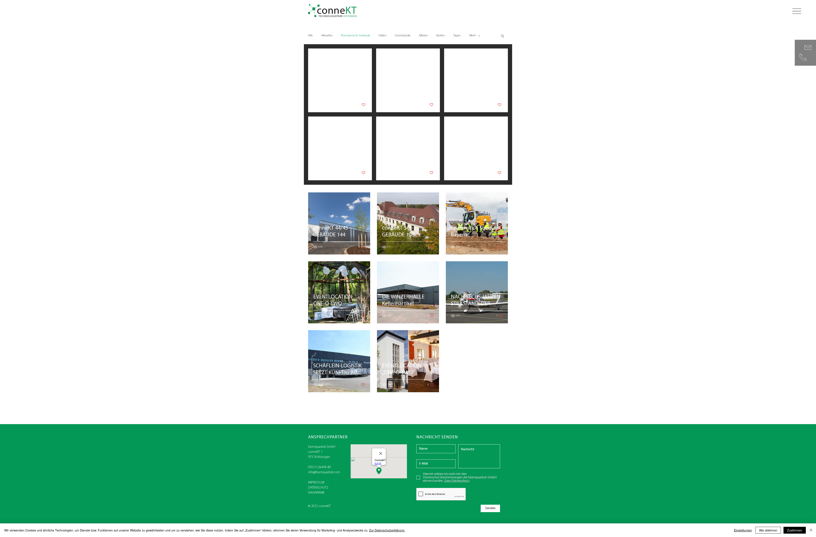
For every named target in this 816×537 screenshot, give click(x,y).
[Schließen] (810, 530)
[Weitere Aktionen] (364, 57)
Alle (310, 35)
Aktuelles (327, 35)
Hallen (382, 35)
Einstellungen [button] (743, 530)
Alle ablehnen (768, 530)
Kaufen (440, 35)
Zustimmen (794, 530)
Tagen (457, 35)
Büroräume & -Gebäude (355, 35)
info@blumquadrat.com (324, 472)
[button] (796, 11)
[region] (805, 53)
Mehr (472, 35)
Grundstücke (403, 35)
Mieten (423, 35)
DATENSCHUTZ (318, 487)
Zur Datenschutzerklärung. (387, 530)
